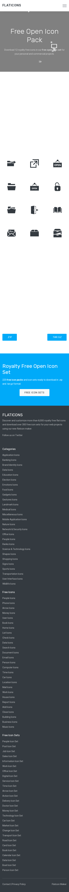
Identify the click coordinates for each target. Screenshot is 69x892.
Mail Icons (7, 687)
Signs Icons (8, 564)
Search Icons (8, 647)
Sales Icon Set (9, 756)
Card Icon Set (9, 845)
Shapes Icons (9, 554)
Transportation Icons (12, 574)
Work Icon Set (9, 766)
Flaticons (11, 5)
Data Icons (7, 470)
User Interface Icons (12, 579)
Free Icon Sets (34, 392)
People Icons (8, 539)
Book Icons (7, 623)
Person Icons (8, 662)
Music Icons (8, 727)
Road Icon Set (9, 840)
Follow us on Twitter (12, 435)
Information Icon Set (12, 761)
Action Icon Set (10, 796)
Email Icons (8, 657)
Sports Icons (8, 569)
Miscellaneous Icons (12, 514)
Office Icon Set (9, 771)
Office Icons (8, 534)
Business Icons (9, 722)
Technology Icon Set (12, 815)
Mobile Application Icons (14, 519)
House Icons (8, 697)
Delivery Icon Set (10, 801)
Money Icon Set (10, 810)
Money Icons (8, 613)
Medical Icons (9, 509)
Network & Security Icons (14, 529)
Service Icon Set (10, 781)
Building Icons (9, 717)
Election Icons (9, 480)
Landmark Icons (10, 504)
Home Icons (8, 628)
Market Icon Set (10, 825)
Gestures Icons (9, 499)
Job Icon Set (8, 751)
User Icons (7, 618)
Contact (6, 884)
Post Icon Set (9, 746)
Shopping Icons (10, 559)
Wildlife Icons (9, 583)
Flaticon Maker (59, 884)
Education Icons (10, 475)
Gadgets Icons (9, 494)
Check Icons (8, 637)
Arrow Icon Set (9, 791)
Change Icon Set (10, 830)
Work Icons (7, 692)
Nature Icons (8, 524)
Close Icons (8, 712)
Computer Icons (10, 667)
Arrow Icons (8, 608)
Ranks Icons (8, 544)
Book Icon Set (9, 850)
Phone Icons (8, 603)
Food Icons (7, 489)
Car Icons (7, 677)
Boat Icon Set (9, 865)
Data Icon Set (9, 860)
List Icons (7, 633)
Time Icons (7, 672)
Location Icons (9, 682)
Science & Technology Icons (16, 549)
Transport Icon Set (11, 835)
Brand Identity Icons (12, 465)
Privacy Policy (19, 884)
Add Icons (7, 707)
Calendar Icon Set (11, 855)
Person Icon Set (10, 870)
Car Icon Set (8, 820)
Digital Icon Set (9, 776)
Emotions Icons (10, 484)
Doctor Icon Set (10, 805)
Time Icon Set (9, 786)
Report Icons (8, 702)
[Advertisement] (34, 112)
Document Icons (10, 652)
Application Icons (11, 455)
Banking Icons (9, 460)
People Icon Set (10, 741)
